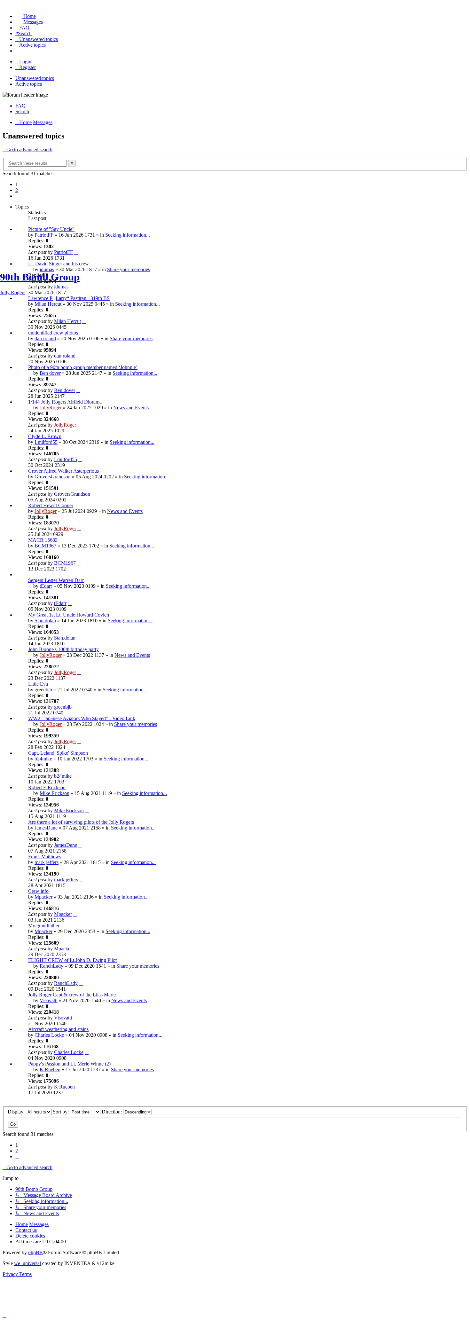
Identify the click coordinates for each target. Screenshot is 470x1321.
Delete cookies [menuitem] (30, 1235)
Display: (17, 1111)
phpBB (35, 1252)
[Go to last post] (76, 252)
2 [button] (16, 190)
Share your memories (132, 1069)
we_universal (27, 1263)
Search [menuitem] (22, 111)
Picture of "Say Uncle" (51, 229)
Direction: (112, 1111)
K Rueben (50, 1069)
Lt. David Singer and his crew (58, 263)
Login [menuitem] (25, 61)
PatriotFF (44, 235)
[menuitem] (25, 16)
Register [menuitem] (27, 67)
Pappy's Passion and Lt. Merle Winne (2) (69, 1063)
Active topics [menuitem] (28, 84)
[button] (17, 196)
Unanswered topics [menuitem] (34, 78)
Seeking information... (127, 235)
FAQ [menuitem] (20, 105)
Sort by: (61, 1111)
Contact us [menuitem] (26, 1230)
